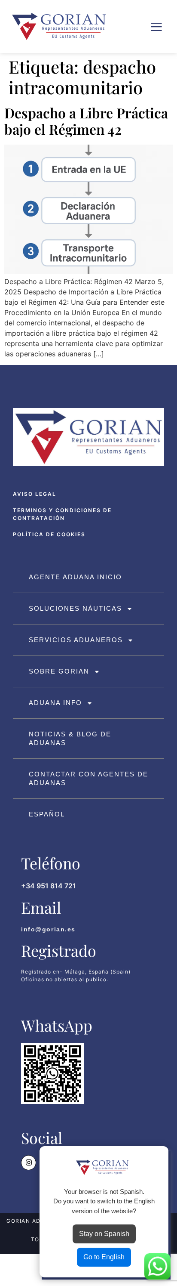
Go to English (104, 1257)
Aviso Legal (34, 494)
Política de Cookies (49, 534)
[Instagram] (28, 1162)
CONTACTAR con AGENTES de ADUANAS (88, 778)
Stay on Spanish (104, 1233)
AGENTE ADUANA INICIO (75, 577)
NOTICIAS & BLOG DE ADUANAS (70, 738)
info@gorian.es (48, 929)
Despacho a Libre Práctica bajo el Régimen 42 (86, 120)
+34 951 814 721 (48, 885)
